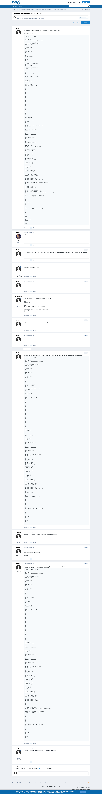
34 (18, 38)
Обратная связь (52, 786)
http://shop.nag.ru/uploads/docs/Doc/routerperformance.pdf (44, 750)
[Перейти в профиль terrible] (18, 236)
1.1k (19, 275)
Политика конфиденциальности (83, 787)
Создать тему (76, 22)
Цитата (34, 227)
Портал (20, 6)
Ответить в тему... (24, 773)
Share (76, 17)
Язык (43, 786)
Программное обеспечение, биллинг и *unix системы (33, 18)
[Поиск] (88, 6)
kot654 (21, 17)
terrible (18, 232)
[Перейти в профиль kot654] (15, 17)
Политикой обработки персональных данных (56, 792)
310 (19, 542)
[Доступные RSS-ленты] (88, 783)
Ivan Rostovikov (18, 265)
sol (18, 748)
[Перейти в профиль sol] (18, 752)
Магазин (15, 6)
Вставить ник (26, 227)
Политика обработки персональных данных (81, 789)
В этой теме (83, 6)
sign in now (39, 768)
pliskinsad (18, 532)
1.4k (19, 242)
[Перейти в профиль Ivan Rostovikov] (18, 269)
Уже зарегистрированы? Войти (74, 2)
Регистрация (85, 2)
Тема (46, 786)
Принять (83, 791)
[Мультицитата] (31, 228)
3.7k (19, 758)
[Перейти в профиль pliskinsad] (18, 536)
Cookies (58, 786)
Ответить (85, 22)
